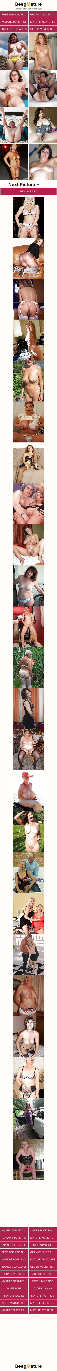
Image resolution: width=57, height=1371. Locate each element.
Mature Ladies (14, 1295)
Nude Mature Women (15, 1303)
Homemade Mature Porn (15, 1230)
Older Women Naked (43, 29)
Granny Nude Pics (43, 14)
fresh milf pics (42, 1281)
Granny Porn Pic (14, 1237)
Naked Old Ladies (14, 29)
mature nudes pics (15, 1310)
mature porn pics (14, 21)
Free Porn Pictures (15, 14)
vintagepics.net (43, 1274)
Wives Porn (14, 1288)
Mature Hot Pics (42, 1295)
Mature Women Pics (43, 1237)
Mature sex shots (43, 1303)
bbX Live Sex (28, 191)
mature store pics (43, 1310)
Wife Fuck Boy (43, 1230)
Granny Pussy (14, 1274)
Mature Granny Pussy (15, 1281)
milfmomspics (42, 1245)
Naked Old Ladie (14, 1245)
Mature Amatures (42, 21)
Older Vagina (43, 1288)
